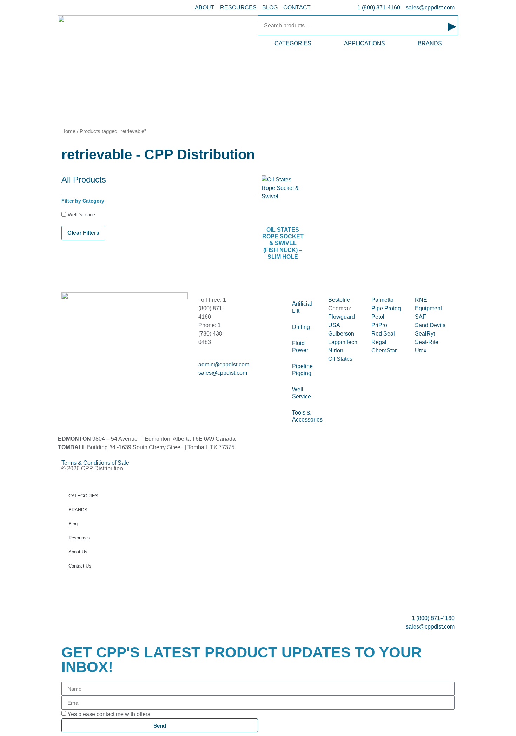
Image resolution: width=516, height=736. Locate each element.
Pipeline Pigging (302, 369)
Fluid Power (300, 346)
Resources (79, 538)
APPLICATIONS (364, 43)
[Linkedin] (89, 379)
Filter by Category (82, 201)
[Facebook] (70, 379)
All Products (83, 179)
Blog (73, 523)
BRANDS (430, 43)
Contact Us (79, 566)
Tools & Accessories (306, 416)
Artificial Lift (302, 307)
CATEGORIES (292, 43)
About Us (77, 552)
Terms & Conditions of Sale (98, 463)
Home (68, 131)
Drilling (301, 327)
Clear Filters (83, 233)
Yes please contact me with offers (108, 714)
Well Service (81, 214)
